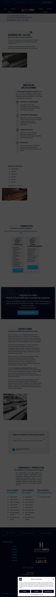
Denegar (36, 591)
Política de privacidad (34, 594)
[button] (53, 579)
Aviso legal (41, 594)
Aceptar (24, 591)
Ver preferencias (48, 591)
